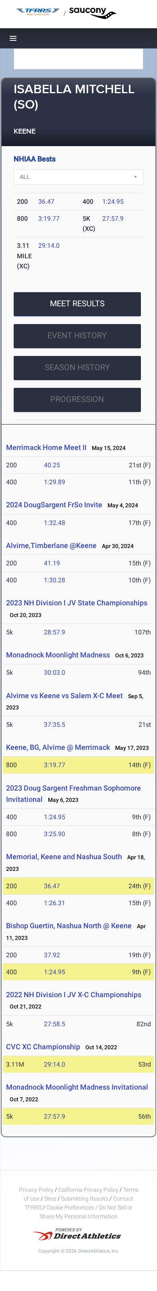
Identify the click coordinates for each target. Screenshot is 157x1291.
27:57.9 (113, 218)
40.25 (52, 465)
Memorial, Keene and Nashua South (64, 856)
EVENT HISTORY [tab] (77, 335)
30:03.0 (54, 672)
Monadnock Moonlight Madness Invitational (77, 1087)
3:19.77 (49, 218)
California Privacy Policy (88, 1189)
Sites (50, 1198)
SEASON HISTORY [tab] (77, 367)
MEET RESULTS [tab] (77, 303)
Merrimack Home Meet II (46, 447)
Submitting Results (84, 1198)
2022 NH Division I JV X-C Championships (73, 994)
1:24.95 (113, 201)
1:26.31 (54, 903)
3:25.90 (54, 834)
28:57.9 (54, 632)
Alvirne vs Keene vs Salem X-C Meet (64, 695)
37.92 (52, 955)
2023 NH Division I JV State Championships (76, 602)
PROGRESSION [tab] (77, 399)
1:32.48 (54, 523)
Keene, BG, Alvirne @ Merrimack (58, 747)
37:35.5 (54, 724)
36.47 (46, 201)
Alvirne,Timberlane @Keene (51, 545)
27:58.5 (54, 1024)
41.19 (52, 563)
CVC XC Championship (43, 1046)
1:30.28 (54, 580)
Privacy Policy (36, 1189)
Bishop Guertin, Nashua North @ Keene (69, 925)
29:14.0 (49, 245)
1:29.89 (54, 482)
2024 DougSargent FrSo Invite (54, 504)
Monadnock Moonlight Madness (59, 655)
